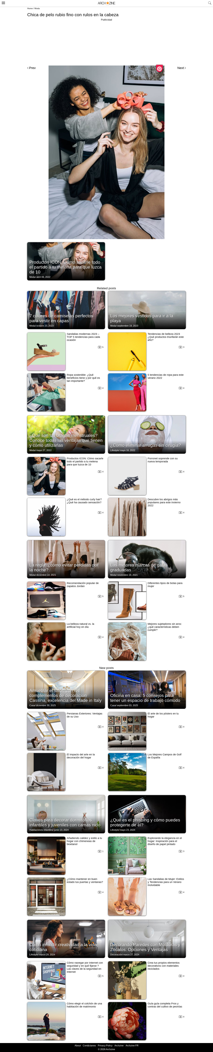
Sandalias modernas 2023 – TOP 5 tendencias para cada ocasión (83, 336)
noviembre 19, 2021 (127, 575)
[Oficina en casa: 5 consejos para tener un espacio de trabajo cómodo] (147, 689)
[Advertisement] (106, 42)
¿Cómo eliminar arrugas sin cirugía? (145, 445)
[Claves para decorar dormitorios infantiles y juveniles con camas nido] (66, 814)
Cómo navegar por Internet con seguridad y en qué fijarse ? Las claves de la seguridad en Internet (85, 967)
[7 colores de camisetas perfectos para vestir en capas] (66, 310)
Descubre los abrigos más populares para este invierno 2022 (164, 502)
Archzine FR (132, 1045)
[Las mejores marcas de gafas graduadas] (147, 559)
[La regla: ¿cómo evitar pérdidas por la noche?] (66, 559)
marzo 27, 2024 (131, 954)
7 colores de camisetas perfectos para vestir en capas (61, 318)
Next (180, 68)
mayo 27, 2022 (44, 450)
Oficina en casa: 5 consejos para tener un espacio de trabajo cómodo (145, 698)
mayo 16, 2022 (127, 450)
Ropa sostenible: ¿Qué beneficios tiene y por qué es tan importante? (83, 377)
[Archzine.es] (106, 3)
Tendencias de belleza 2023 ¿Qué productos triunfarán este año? (166, 336)
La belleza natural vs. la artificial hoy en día (80, 625)
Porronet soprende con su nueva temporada (163, 460)
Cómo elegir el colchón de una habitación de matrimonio (84, 1005)
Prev (32, 68)
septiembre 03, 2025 (127, 705)
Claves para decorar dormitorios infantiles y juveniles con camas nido (64, 822)
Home (30, 8)
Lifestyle (114, 450)
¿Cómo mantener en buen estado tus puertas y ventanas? (85, 881)
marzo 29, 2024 (47, 954)
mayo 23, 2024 (127, 830)
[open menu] (3, 2)
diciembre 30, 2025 (46, 705)
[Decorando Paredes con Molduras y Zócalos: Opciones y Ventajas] (147, 938)
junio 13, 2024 (61, 830)
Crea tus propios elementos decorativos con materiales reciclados (164, 965)
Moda (37, 8)
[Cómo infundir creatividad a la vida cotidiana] (66, 938)
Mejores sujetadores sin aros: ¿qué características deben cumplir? (165, 626)
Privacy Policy (105, 1045)
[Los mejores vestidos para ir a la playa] (147, 310)
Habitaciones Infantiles (41, 830)
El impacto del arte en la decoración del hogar (81, 756)
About (78, 1045)
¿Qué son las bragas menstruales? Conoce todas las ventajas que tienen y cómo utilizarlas (66, 440)
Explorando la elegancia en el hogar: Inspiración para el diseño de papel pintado (165, 841)
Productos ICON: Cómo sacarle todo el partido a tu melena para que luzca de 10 (65, 267)
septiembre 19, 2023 (127, 326)
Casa (32, 705)
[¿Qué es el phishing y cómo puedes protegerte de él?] (147, 814)
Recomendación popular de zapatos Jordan (83, 585)
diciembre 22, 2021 (46, 575)
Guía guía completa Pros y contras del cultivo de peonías (165, 1005)
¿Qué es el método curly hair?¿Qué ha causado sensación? (84, 501)
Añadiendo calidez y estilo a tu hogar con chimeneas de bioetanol (84, 841)
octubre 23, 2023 (45, 326)
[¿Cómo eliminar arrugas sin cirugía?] (147, 434)
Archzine (119, 1045)
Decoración (116, 954)
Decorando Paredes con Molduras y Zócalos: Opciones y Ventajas (145, 947)
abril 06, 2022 (43, 277)
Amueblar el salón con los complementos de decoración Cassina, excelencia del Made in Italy (65, 695)
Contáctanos (89, 1045)
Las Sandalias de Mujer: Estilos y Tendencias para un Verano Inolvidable (166, 882)
